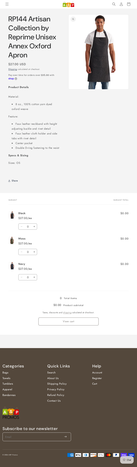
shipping (67, 312)
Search (51, 372)
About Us (52, 378)
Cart (94, 384)
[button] (7, 4)
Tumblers (8, 384)
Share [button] (15, 180)
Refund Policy (55, 395)
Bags (5, 372)
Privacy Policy (55, 389)
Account (97, 372)
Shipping (12, 69)
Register (97, 378)
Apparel (7, 389)
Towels (6, 378)
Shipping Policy (56, 384)
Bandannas (9, 395)
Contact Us (53, 401)
